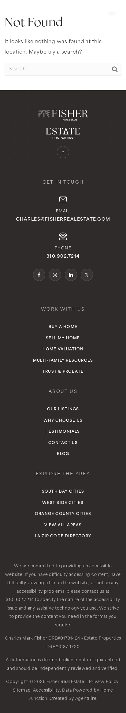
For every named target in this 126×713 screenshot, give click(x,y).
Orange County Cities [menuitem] (63, 514)
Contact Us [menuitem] (63, 443)
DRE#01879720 (63, 647)
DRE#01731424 (64, 638)
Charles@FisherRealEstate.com (63, 219)
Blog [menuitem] (63, 454)
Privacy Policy (104, 682)
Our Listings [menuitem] (63, 409)
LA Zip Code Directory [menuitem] (63, 536)
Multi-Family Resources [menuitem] (63, 361)
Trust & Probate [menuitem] (63, 372)
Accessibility (46, 690)
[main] (63, 45)
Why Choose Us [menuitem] (63, 421)
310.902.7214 (63, 256)
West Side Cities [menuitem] (62, 503)
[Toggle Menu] (112, 12)
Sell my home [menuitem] (63, 338)
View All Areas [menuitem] (63, 525)
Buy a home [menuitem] (63, 327)
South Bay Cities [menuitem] (63, 492)
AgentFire (86, 699)
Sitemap (22, 690)
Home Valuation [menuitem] (63, 349)
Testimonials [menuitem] (63, 432)
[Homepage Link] (35, 12)
